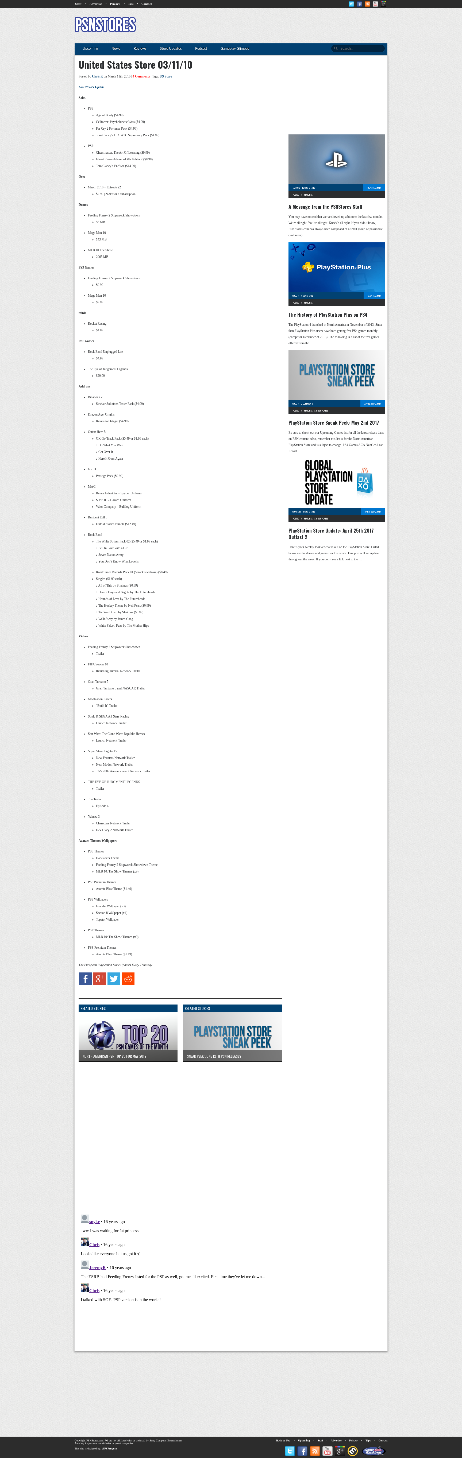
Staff (78, 3)
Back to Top (283, 1440)
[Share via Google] (99, 984)
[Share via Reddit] (128, 984)
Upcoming (304, 1440)
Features (308, 194)
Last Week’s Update (91, 87)
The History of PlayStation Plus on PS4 (328, 314)
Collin (295, 295)
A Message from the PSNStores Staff (325, 206)
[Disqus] (176, 1132)
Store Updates (321, 410)
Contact (146, 3)
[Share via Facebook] (85, 984)
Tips (130, 3)
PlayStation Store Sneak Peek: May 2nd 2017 (333, 422)
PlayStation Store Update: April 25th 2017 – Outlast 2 (333, 533)
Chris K (97, 76)
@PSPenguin (109, 1448)
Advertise (96, 3)
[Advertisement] (290, 25)
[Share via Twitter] (113, 984)
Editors (296, 187)
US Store (166, 76)
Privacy (115, 3)
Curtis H (296, 511)
